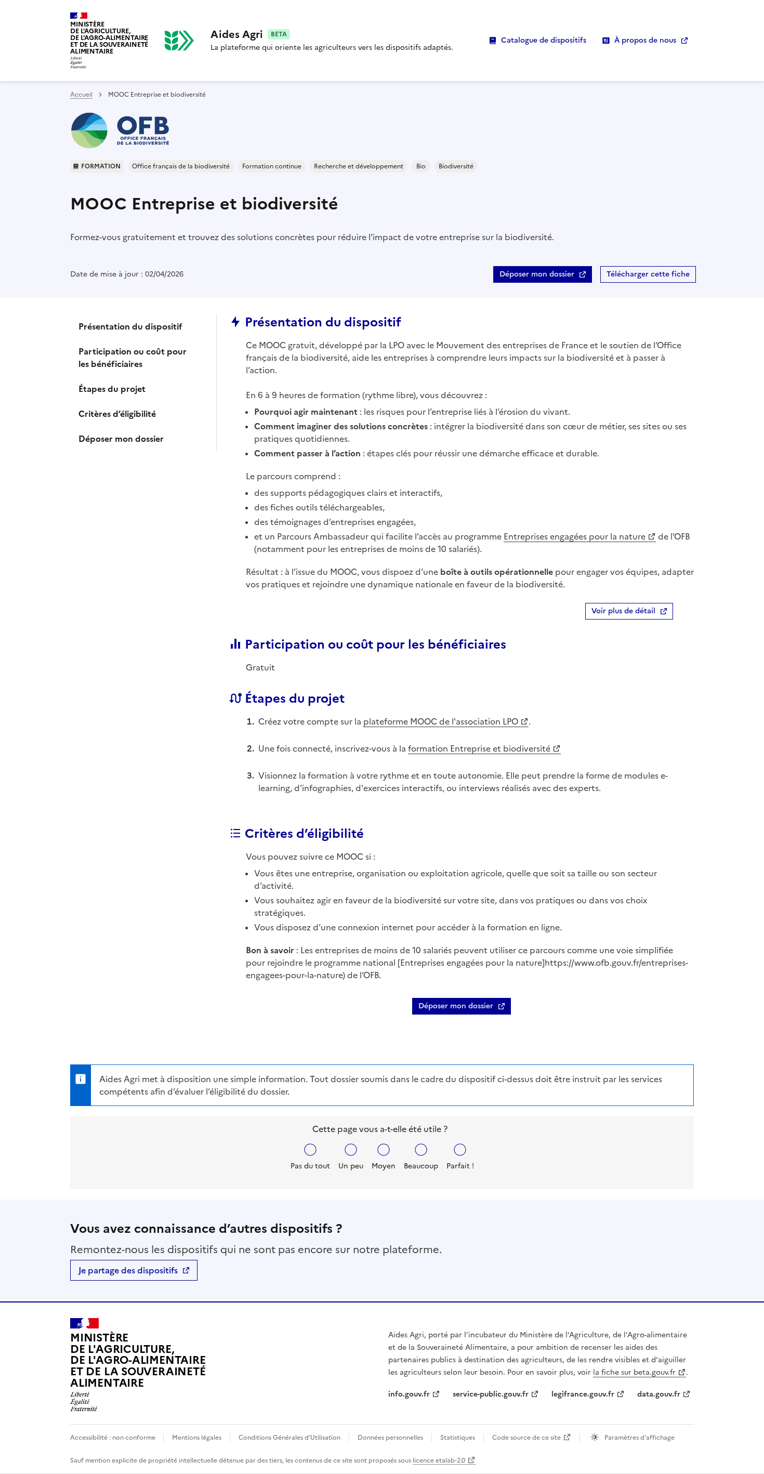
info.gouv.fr (409, 1394)
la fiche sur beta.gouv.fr (634, 1372)
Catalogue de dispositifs (543, 40)
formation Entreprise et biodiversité (479, 748)
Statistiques (457, 1437)
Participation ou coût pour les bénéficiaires (132, 357)
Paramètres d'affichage (639, 1437)
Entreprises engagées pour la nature (575, 536)
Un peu (350, 1166)
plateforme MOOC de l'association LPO (440, 721)
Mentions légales (196, 1437)
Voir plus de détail (623, 611)
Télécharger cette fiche (648, 274)
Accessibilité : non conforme (113, 1437)
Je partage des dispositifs (128, 1270)
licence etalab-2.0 (439, 1460)
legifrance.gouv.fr (582, 1394)
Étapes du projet (112, 389)
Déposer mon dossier (536, 274)
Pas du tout (310, 1166)
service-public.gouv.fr (491, 1394)
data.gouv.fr (658, 1394)
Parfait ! (460, 1166)
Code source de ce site (526, 1437)
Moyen (384, 1166)
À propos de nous (645, 40)
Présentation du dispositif (130, 326)
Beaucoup (421, 1166)
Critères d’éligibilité (117, 413)
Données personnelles (390, 1437)
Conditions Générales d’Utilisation (289, 1437)
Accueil (81, 94)
